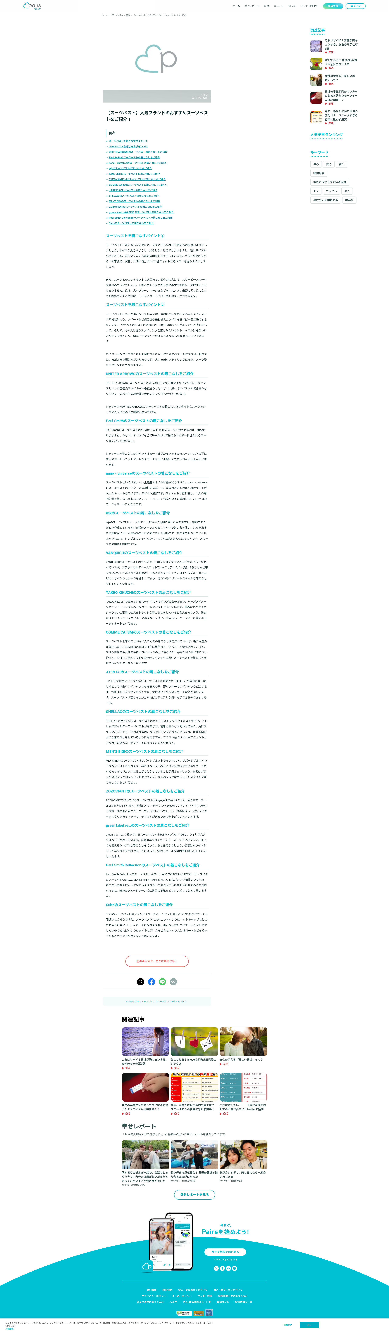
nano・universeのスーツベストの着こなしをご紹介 (137, 163)
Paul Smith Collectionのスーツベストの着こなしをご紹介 (140, 217)
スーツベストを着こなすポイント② (128, 146)
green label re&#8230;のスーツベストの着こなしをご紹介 (141, 212)
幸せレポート (252, 6)
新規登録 (333, 6)
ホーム (236, 6)
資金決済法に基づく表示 (150, 1302)
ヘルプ (173, 1302)
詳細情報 (10, 1329)
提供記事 (318, 173)
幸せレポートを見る (194, 1195)
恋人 (347, 191)
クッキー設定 (205, 1296)
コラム (292, 6)
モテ (316, 191)
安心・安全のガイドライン (192, 1290)
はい (309, 1325)
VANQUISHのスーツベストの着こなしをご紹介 (134, 173)
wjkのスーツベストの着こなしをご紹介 (130, 168)
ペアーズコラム (116, 15)
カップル (331, 191)
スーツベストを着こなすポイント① (128, 141)
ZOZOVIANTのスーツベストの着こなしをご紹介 (135, 206)
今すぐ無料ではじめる (225, 1252)
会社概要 (151, 1290)
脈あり (349, 200)
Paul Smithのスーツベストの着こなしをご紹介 (134, 157)
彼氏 (341, 164)
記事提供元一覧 (243, 1302)
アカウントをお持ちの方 (225, 1259)
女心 (329, 164)
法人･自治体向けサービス (197, 1302)
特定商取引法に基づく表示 (232, 1296)
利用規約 (167, 1290)
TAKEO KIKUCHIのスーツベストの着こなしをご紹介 (137, 179)
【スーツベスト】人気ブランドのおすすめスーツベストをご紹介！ (160, 15)
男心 (316, 164)
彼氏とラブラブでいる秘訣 (329, 182)
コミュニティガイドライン (228, 1290)
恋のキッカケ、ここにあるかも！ (157, 961)
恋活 (128, 15)
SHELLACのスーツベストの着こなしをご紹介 (133, 195)
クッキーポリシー (181, 1296)
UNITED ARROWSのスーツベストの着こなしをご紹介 (138, 152)
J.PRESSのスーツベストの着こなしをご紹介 (133, 190)
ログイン (355, 6)
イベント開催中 (309, 6)
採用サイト (223, 1302)
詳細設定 (288, 1325)
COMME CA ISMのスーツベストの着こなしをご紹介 (137, 184)
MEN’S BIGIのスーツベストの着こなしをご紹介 (134, 201)
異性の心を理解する (325, 200)
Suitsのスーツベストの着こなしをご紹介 (131, 223)
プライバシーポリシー (154, 1296)
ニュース (279, 6)
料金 (266, 6)
